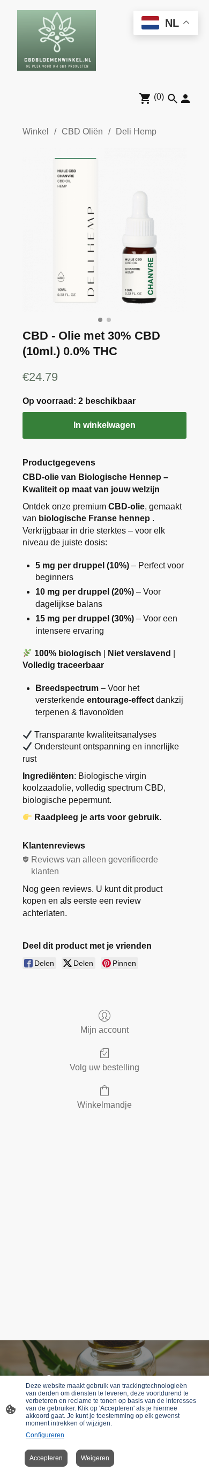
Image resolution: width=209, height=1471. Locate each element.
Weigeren (95, 1458)
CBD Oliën (82, 131)
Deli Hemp (136, 131)
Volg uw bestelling (104, 1067)
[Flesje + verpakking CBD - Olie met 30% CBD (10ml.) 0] (104, 230)
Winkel (36, 131)
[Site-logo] (56, 40)
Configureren (45, 1435)
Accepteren (46, 1458)
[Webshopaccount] (185, 98)
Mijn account (104, 1029)
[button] (172, 98)
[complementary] (165, 24)
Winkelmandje (104, 1104)
